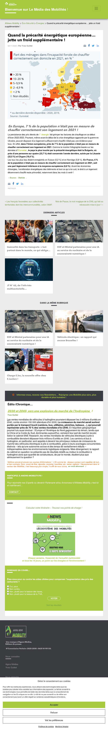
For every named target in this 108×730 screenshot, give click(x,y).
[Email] (84, 45)
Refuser (54, 712)
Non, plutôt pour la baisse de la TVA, (26, 593)
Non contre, (14, 588)
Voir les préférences (54, 720)
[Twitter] (93, 45)
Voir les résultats (54, 605)
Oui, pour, (13, 586)
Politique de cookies (46, 726)
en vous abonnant (76, 466)
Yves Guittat (27, 45)
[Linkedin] (97, 45)
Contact (14, 492)
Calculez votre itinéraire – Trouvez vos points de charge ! (54, 507)
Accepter (54, 704)
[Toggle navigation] (96, 8)
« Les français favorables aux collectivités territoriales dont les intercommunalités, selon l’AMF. (28, 203)
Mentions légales (61, 726)
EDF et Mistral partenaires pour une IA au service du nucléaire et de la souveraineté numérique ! (78, 250)
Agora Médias (11, 664)
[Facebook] (89, 45)
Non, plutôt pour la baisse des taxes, (26, 591)
